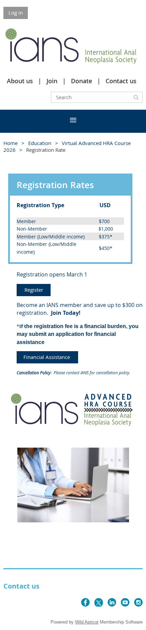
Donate (81, 81)
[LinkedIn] (112, 602)
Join (52, 81)
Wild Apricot (86, 622)
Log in (15, 12)
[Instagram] (138, 602)
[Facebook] (85, 602)
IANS (84, 372)
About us (20, 81)
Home (10, 143)
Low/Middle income (61, 236)
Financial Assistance (47, 357)
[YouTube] (125, 602)
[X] (98, 602)
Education (39, 143)
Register (33, 289)
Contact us (121, 81)
